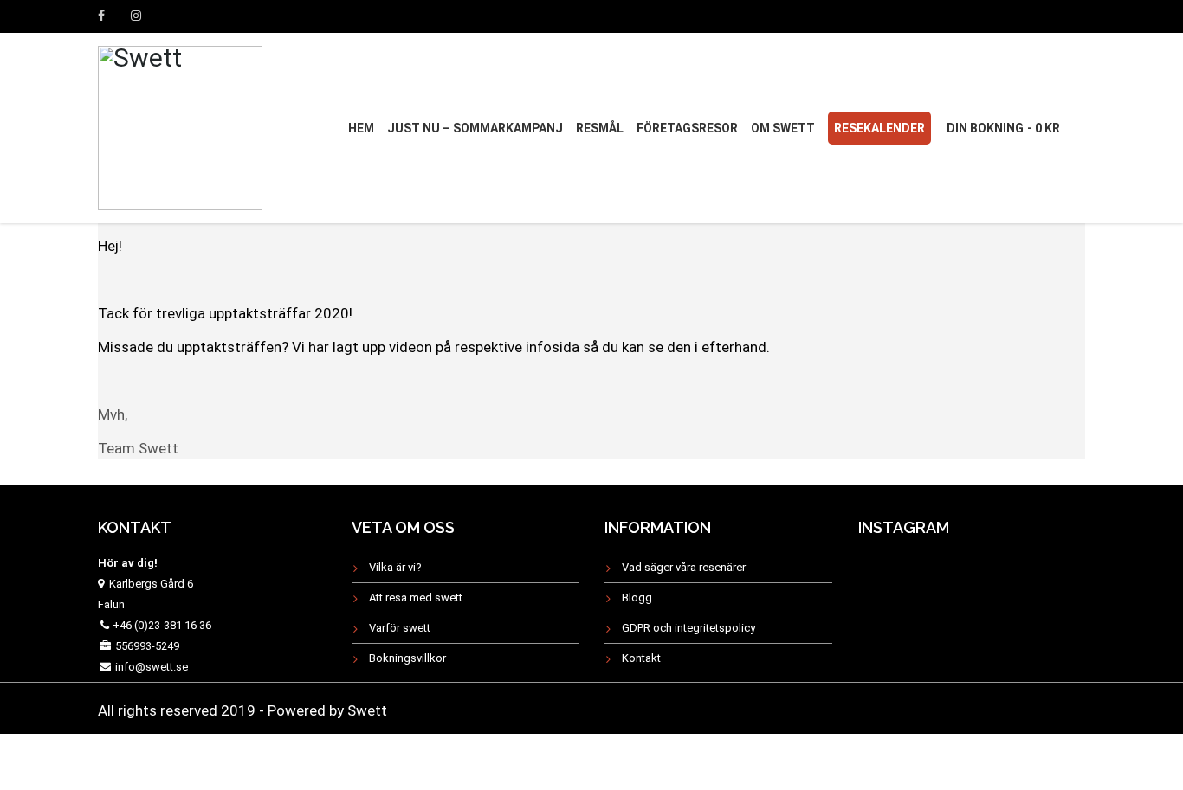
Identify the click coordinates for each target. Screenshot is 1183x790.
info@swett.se (150, 666)
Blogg (637, 597)
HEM (361, 128)
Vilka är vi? (395, 567)
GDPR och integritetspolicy (688, 627)
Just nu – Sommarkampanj (475, 128)
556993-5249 (147, 645)
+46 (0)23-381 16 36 (162, 625)
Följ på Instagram (982, 587)
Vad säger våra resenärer (684, 567)
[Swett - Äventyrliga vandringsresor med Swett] (180, 126)
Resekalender (879, 128)
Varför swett (399, 627)
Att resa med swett (415, 597)
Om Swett (783, 128)
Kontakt (641, 658)
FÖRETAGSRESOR (687, 128)
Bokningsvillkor (407, 658)
